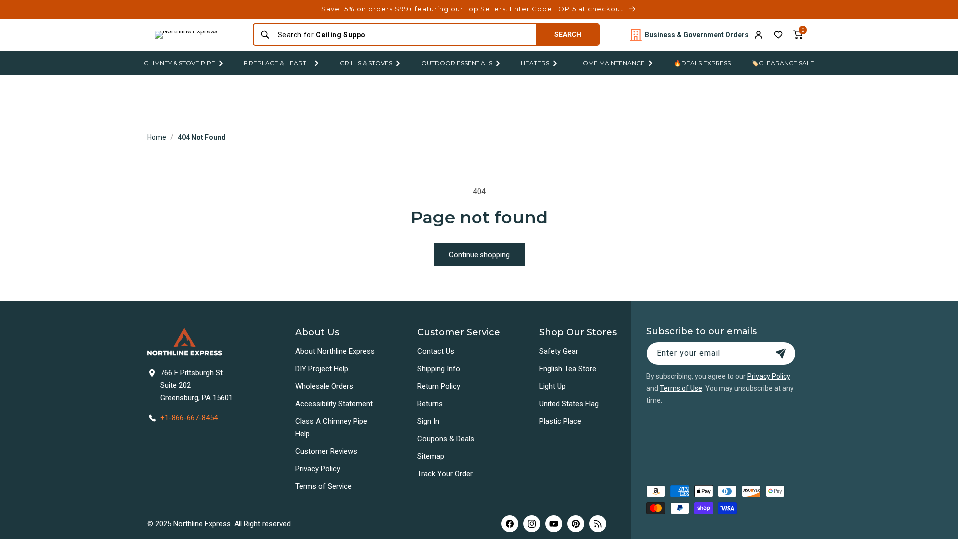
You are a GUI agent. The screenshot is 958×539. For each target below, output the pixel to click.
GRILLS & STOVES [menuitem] (366, 63)
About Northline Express (335, 351)
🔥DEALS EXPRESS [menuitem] (702, 63)
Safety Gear (558, 351)
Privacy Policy (317, 468)
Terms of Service (323, 486)
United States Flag (569, 403)
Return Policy (438, 386)
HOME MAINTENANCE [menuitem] (611, 63)
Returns (430, 403)
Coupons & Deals (445, 438)
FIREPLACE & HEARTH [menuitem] (277, 63)
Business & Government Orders (697, 35)
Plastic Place (560, 421)
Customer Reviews (326, 451)
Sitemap (430, 456)
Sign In (428, 421)
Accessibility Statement (334, 403)
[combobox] (404, 35)
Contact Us (435, 351)
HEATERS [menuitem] (535, 63)
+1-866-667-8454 (189, 417)
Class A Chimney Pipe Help (331, 427)
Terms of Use (681, 388)
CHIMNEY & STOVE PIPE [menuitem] (179, 63)
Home (156, 137)
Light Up (552, 386)
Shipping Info (438, 368)
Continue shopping (479, 254)
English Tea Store (567, 368)
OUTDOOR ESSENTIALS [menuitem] (456, 63)
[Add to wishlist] (778, 35)
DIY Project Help (321, 368)
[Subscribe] (781, 353)
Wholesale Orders (324, 386)
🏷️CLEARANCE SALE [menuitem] (782, 63)
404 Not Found (202, 137)
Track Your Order (445, 473)
